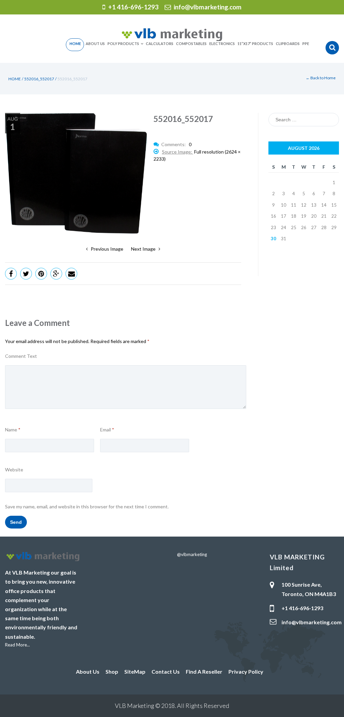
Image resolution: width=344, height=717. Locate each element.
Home (14, 78)
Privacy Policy (245, 671)
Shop (111, 671)
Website (14, 469)
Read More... (17, 644)
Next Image (145, 249)
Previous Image (105, 249)
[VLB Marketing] (172, 34)
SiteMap (134, 671)
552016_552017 (39, 78)
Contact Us (166, 671)
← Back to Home (321, 77)
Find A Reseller (204, 671)
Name (12, 429)
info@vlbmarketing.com (208, 7)
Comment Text (21, 356)
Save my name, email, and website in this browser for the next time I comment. (87, 506)
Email (107, 429)
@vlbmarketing (192, 554)
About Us (87, 671)
